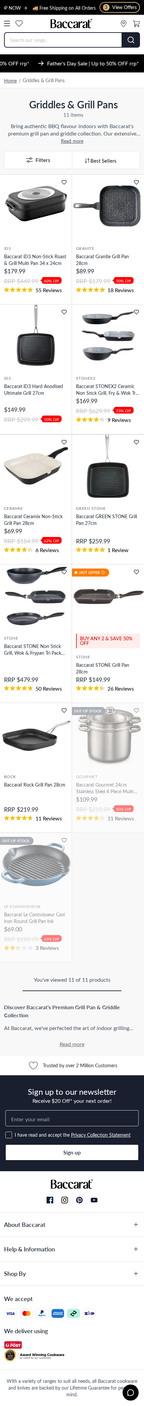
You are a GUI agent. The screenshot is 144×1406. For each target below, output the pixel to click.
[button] (38, 160)
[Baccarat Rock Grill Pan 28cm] (36, 734)
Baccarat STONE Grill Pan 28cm (102, 668)
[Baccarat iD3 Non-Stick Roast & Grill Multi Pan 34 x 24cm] (36, 206)
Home (10, 80)
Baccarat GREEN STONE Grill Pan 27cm (106, 519)
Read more (72, 141)
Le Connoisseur (22, 906)
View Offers (121, 7)
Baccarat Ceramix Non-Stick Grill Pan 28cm (33, 519)
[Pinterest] (79, 1200)
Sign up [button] (72, 1152)
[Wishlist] (19, 23)
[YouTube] (94, 1200)
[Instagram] (64, 1200)
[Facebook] (50, 1200)
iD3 (7, 248)
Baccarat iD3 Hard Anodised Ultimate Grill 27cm (33, 389)
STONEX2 (85, 378)
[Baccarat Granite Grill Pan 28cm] (108, 206)
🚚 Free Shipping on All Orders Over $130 (64, 8)
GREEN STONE (90, 508)
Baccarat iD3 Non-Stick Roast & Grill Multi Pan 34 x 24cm (35, 259)
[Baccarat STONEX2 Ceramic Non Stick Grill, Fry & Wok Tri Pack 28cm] (108, 336)
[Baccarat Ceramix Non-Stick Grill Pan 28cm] (36, 466)
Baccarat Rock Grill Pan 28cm (34, 784)
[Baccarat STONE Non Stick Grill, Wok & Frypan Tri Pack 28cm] (36, 596)
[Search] (131, 40)
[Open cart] (136, 23)
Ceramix (13, 508)
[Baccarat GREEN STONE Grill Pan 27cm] (108, 466)
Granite (85, 248)
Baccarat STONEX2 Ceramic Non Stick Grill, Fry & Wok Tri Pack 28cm (106, 389)
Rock (10, 776)
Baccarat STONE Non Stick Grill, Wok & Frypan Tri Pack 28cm (32, 649)
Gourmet (86, 776)
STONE (11, 638)
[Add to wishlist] (64, 182)
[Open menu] (7, 23)
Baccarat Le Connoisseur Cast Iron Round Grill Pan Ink (34, 917)
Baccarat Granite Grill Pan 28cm (102, 259)
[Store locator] (123, 23)
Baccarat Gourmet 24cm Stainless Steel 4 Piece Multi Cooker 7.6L (105, 788)
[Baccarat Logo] (71, 23)
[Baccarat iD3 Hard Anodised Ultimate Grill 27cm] (36, 336)
